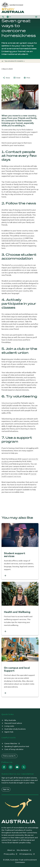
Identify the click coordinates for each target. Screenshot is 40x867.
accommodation (17, 265)
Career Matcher (11, 743)
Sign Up (6, 789)
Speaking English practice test (16, 746)
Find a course (9, 756)
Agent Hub (8, 732)
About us (11, 850)
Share (6, 77)
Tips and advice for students (13, 61)
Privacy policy (9, 854)
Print (27, 77)
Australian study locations (15, 729)
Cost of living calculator (13, 749)
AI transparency (26, 854)
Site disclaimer (23, 850)
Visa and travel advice (13, 723)
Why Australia (10, 720)
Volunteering (7, 403)
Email (17, 77)
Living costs (9, 726)
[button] (3, 16)
